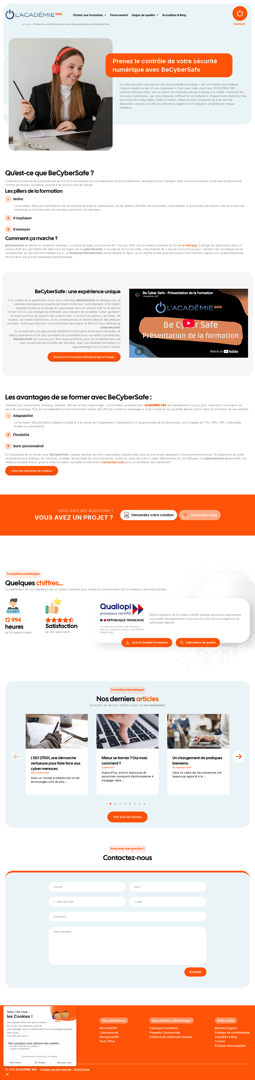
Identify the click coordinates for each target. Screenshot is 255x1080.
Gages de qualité (143, 15)
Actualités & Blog (174, 15)
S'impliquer (22, 218)
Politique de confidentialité (232, 1032)
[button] (238, 756)
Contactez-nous (112, 462)
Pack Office (107, 1041)
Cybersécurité (109, 1032)
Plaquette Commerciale (164, 1032)
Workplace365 (109, 1037)
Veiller (19, 199)
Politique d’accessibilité (230, 1045)
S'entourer (21, 229)
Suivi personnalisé (28, 446)
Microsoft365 (108, 1028)
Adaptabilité (23, 416)
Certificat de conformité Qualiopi (170, 1037)
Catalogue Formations (163, 1028)
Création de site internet (55, 1069)
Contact (220, 1041)
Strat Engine (82, 1069)
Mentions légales (226, 1028)
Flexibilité (21, 435)
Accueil (26, 24)
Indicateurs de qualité (201, 642)
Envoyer (195, 972)
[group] (57, 754)
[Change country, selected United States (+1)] (52, 902)
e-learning (190, 245)
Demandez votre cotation (152, 515)
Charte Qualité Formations (150, 642)
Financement (119, 15)
